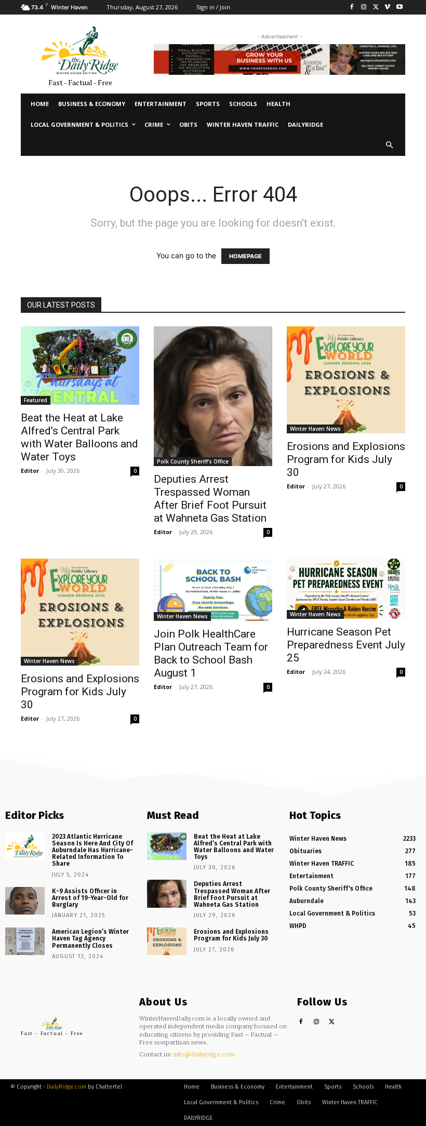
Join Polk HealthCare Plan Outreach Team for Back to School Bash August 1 (211, 653)
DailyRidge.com (66, 1086)
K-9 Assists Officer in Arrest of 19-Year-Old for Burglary (90, 897)
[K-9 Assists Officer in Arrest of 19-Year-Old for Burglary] (25, 901)
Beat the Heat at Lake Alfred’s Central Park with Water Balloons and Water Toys (79, 437)
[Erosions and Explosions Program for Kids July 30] (346, 379)
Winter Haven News (315, 428)
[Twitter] (376, 8)
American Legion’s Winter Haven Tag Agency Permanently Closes (90, 938)
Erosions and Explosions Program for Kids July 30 (346, 459)
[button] (390, 145)
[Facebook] (352, 8)
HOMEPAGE (245, 256)
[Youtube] (399, 8)
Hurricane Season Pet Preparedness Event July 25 (346, 645)
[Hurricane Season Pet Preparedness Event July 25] (346, 589)
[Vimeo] (387, 8)
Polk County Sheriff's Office (193, 461)
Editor (30, 470)
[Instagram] (364, 8)
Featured (35, 400)
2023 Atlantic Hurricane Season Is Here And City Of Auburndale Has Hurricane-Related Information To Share (92, 850)
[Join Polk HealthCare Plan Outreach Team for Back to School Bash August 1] (213, 590)
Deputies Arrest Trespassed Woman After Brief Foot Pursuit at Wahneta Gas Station (210, 498)
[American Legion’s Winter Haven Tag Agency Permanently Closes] (25, 941)
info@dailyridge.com (204, 1054)
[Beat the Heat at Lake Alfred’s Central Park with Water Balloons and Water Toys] (80, 365)
